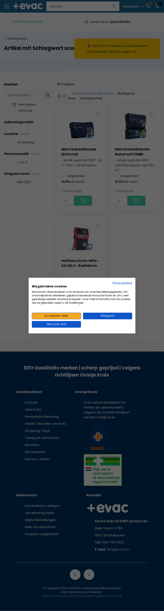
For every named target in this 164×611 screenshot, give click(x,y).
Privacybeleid (122, 283)
